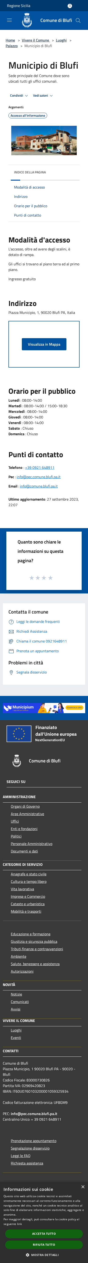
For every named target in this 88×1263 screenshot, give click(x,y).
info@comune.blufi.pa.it (39, 486)
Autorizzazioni (22, 971)
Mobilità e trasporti (26, 911)
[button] (44, 1255)
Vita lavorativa (22, 889)
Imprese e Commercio (28, 896)
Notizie (16, 994)
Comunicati (20, 1001)
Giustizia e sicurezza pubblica (34, 941)
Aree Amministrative (27, 814)
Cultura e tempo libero (28, 881)
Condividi (17, 95)
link (19, 1224)
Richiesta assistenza (27, 1163)
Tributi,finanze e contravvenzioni (37, 949)
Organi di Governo (25, 806)
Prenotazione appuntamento (33, 1141)
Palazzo (12, 46)
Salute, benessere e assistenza (35, 964)
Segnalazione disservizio (30, 1148)
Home (10, 40)
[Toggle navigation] (9, 20)
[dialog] (44, 1222)
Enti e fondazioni (24, 828)
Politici (16, 836)
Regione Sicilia (18, 5)
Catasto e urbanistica (28, 904)
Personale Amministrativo (31, 843)
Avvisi (15, 1009)
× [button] (82, 1187)
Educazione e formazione (30, 934)
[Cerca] (78, 20)
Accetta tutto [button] (44, 1234)
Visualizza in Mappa (44, 344)
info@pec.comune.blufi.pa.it (39, 477)
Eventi (16, 1037)
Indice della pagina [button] (30, 172)
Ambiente (18, 956)
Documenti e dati (24, 851)
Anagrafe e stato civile (28, 874)
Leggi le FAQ (21, 1155)
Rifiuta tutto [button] (44, 1245)
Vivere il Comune (36, 40)
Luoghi (61, 40)
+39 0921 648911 (39, 467)
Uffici (15, 821)
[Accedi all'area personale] (69, 5)
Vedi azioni (41, 95)
